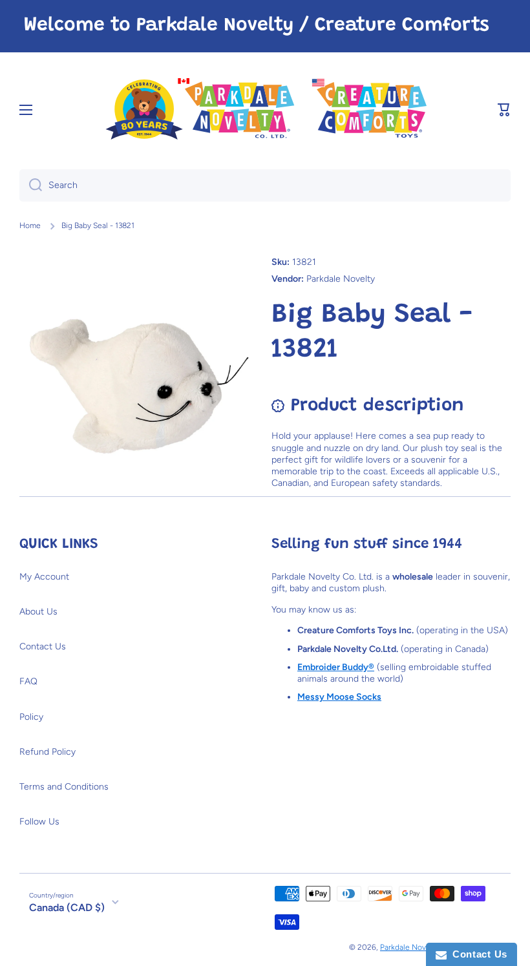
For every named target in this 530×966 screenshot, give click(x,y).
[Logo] (265, 110)
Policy (31, 716)
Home (30, 225)
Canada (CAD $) (67, 907)
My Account (44, 576)
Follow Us (39, 821)
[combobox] (265, 185)
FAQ (28, 681)
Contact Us (42, 646)
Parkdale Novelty (409, 947)
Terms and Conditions (64, 786)
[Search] (30, 185)
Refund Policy (47, 751)
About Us (38, 611)
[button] (504, 109)
